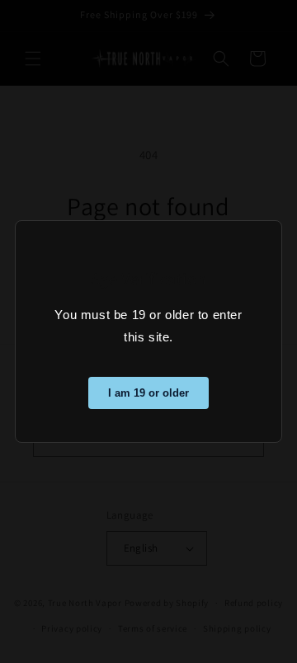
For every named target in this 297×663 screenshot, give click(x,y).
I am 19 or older (148, 393)
